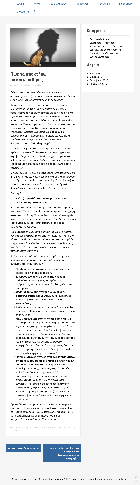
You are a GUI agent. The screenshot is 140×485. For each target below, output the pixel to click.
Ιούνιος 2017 (96, 73)
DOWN (137, 482)
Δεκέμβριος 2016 (99, 80)
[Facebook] (34, 12)
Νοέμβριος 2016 (98, 83)
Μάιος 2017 (96, 77)
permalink (14, 430)
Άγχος (37, 3)
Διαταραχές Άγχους (100, 39)
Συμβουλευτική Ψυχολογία (44, 427)
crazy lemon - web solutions (113, 479)
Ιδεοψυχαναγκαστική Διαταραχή (107, 46)
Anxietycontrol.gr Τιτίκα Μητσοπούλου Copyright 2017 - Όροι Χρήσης (49, 479)
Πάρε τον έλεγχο (58, 3)
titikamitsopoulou (34, 85)
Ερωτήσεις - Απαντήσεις (22, 427)
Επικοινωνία (125, 3)
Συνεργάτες (23, 11)
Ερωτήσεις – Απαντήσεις (103, 42)
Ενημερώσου (82, 3)
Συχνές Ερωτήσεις (64, 427)
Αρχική (20, 3)
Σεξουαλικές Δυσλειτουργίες (105, 49)
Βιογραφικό (104, 3)
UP (137, 478)
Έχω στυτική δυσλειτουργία (23, 448)
